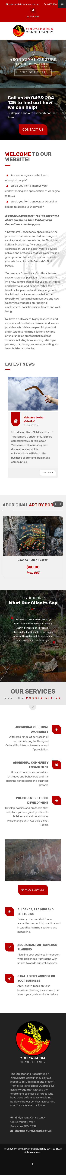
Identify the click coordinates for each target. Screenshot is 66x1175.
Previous (55, 504)
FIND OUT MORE (33, 72)
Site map (34, 16)
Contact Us (33, 130)
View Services (35, 889)
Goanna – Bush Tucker (32, 560)
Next (60, 504)
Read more (48, 473)
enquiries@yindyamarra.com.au (24, 4)
